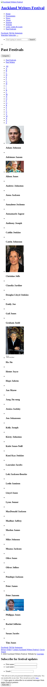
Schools (9, 25)
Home (8, 14)
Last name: (10, 667)
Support (9, 22)
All (7, 66)
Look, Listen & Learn (14, 27)
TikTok (11, 33)
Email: (8, 671)
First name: (10, 664)
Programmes (10, 16)
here (37, 678)
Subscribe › (6, 685)
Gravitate (40, 654)
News (8, 18)
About (8, 20)
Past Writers (10, 62)
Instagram (18, 33)
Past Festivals (11, 29)
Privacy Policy (6, 650)
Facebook (4, 33)
